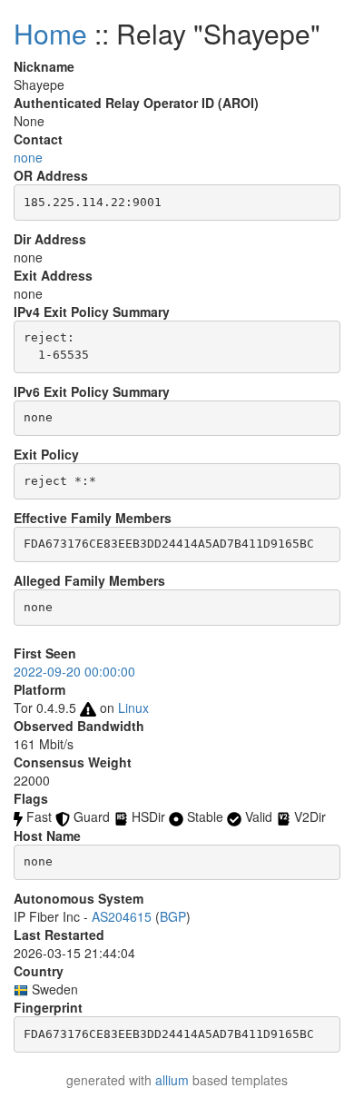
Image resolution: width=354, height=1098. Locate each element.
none (28, 157)
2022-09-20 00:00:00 (74, 671)
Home (50, 33)
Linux (133, 707)
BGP (173, 916)
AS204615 (122, 916)
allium (172, 1080)
